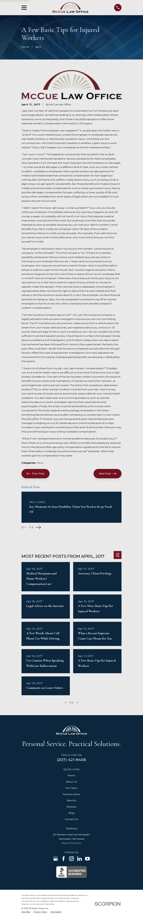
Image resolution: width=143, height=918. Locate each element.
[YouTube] (87, 858)
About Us (71, 781)
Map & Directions (71, 843)
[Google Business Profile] (55, 858)
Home (71, 775)
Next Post (105, 473)
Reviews (71, 806)
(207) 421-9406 (71, 759)
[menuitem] (26, 912)
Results (71, 800)
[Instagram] (71, 858)
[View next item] (38, 527)
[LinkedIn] (79, 858)
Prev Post (38, 473)
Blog (71, 813)
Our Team (71, 788)
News (40, 462)
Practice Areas (71, 794)
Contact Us (71, 819)
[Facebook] (63, 858)
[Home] (70, 7)
